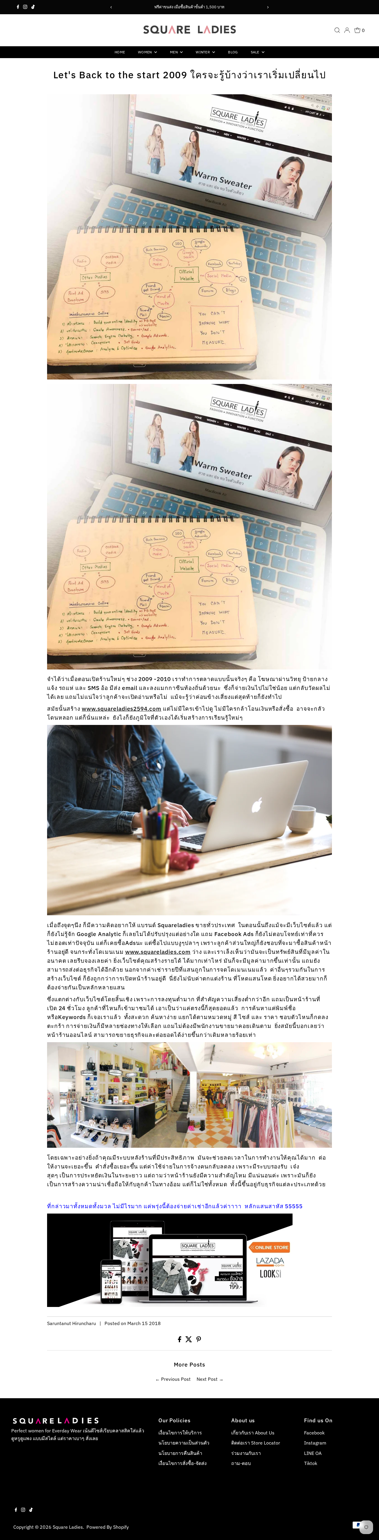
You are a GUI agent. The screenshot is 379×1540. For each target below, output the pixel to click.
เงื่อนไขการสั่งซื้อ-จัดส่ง (182, 1463)
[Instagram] (25, 7)
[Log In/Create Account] (347, 30)
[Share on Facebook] (180, 1340)
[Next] (267, 7)
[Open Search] (337, 30)
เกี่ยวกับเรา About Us (252, 1433)
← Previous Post (173, 1379)
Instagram (315, 1443)
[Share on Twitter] (189, 1340)
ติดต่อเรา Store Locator (255, 1443)
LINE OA (313, 1453)
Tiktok (310, 1463)
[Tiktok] (33, 7)
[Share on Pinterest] (198, 1340)
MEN (174, 52)
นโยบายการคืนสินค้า (180, 1453)
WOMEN (145, 52)
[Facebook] (18, 7)
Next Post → (210, 1379)
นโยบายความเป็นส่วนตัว (183, 1443)
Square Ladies (68, 1527)
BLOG (232, 52)
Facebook (314, 1433)
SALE (256, 52)
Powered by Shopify (107, 1527)
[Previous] (111, 7)
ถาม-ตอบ (241, 1463)
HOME (120, 52)
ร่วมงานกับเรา (246, 1453)
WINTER (203, 52)
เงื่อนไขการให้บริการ (180, 1433)
